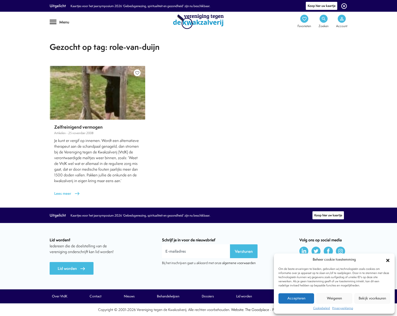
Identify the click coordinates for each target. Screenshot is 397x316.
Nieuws (129, 296)
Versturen (244, 251)
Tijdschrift (65, 40)
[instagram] (340, 251)
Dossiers (208, 296)
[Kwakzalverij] (198, 21)
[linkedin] (304, 251)
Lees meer (67, 193)
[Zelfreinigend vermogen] (97, 93)
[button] (388, 259)
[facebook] (328, 251)
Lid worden (71, 268)
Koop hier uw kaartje (321, 6)
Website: (237, 309)
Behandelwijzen (168, 296)
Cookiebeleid (321, 308)
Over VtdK (59, 296)
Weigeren (334, 298)
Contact (96, 296)
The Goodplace (257, 309)
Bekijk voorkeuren (372, 298)
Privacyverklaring (342, 308)
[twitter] (316, 251)
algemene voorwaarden (239, 263)
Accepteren (296, 298)
